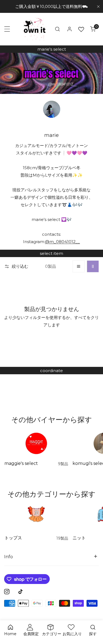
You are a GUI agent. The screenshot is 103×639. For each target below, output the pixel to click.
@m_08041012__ (62, 241)
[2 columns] (93, 266)
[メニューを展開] (7, 29)
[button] (93, 29)
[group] (51, 73)
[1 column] (79, 266)
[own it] (34, 29)
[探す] (57, 29)
